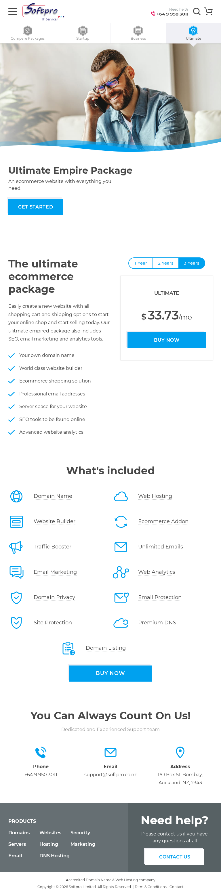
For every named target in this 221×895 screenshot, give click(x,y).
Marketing (83, 844)
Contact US (174, 857)
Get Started (35, 207)
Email (15, 855)
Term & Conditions (151, 887)
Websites (50, 832)
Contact (176, 887)
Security (80, 832)
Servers (17, 844)
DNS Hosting (54, 855)
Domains (19, 832)
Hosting (48, 844)
